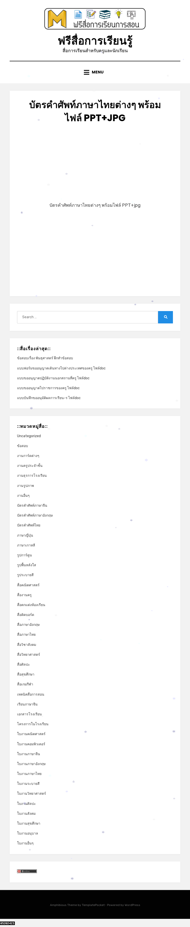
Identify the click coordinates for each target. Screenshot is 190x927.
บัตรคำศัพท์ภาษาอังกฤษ (35, 515)
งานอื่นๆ (23, 496)
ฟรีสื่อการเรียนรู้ (95, 40)
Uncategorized (29, 436)
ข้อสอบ (22, 446)
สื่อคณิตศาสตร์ (28, 585)
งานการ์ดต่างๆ (28, 456)
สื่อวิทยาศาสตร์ (28, 655)
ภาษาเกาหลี (26, 545)
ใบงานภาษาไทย (29, 774)
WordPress (132, 905)
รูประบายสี (25, 575)
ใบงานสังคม (26, 814)
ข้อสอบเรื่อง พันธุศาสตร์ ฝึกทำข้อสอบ (45, 358)
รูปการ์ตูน (24, 555)
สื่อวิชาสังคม (26, 645)
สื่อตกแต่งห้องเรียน (31, 605)
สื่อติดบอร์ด (25, 615)
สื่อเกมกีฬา (25, 684)
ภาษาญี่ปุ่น (25, 535)
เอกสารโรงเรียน (29, 714)
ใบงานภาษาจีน (28, 754)
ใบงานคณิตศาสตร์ (31, 734)
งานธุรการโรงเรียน (32, 476)
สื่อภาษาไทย (26, 635)
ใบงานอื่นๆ (25, 843)
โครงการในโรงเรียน (32, 724)
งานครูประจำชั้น (30, 466)
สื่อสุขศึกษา (25, 674)
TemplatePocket (93, 905)
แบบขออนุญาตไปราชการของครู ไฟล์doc (48, 388)
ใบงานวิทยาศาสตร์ (31, 793)
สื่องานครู (24, 595)
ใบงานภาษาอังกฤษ (31, 764)
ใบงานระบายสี (28, 784)
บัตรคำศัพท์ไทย (28, 525)
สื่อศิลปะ (23, 664)
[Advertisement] (95, 166)
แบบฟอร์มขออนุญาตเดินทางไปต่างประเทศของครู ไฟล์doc (61, 368)
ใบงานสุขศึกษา (28, 823)
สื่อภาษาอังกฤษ (28, 625)
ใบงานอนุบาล (27, 833)
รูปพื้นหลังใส (26, 565)
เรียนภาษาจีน (27, 704)
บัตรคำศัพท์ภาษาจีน (32, 505)
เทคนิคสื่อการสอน (30, 694)
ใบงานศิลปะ (26, 804)
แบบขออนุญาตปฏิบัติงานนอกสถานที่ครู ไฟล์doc (53, 378)
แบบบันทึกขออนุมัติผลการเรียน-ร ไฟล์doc (49, 398)
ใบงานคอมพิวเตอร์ (31, 744)
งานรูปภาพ (25, 486)
